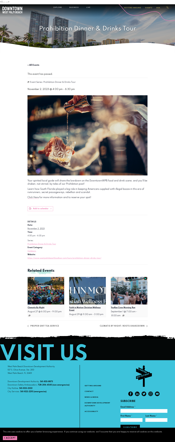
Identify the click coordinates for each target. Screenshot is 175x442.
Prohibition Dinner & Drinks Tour (42, 244)
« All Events (33, 65)
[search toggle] (167, 7)
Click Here (33, 197)
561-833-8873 (46, 382)
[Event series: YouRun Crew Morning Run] (123, 315)
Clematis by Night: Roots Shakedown (122, 326)
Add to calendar (40, 209)
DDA (158, 8)
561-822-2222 (25, 388)
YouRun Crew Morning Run (123, 308)
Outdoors (32, 251)
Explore (57, 7)
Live (88, 7)
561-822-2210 (26, 392)
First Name (126, 416)
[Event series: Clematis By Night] (29, 315)
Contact (89, 391)
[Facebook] (130, 395)
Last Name (151, 416)
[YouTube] (157, 395)
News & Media (91, 397)
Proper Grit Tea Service (44, 326)
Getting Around (132, 8)
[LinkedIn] (137, 395)
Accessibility (91, 411)
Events (148, 8)
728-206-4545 (45, 385)
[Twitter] (144, 395)
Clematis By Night (36, 308)
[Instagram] (150, 395)
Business (74, 7)
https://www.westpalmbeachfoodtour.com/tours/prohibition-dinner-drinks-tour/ (64, 258)
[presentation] (46, 290)
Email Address (127, 407)
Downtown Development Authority (97, 404)
